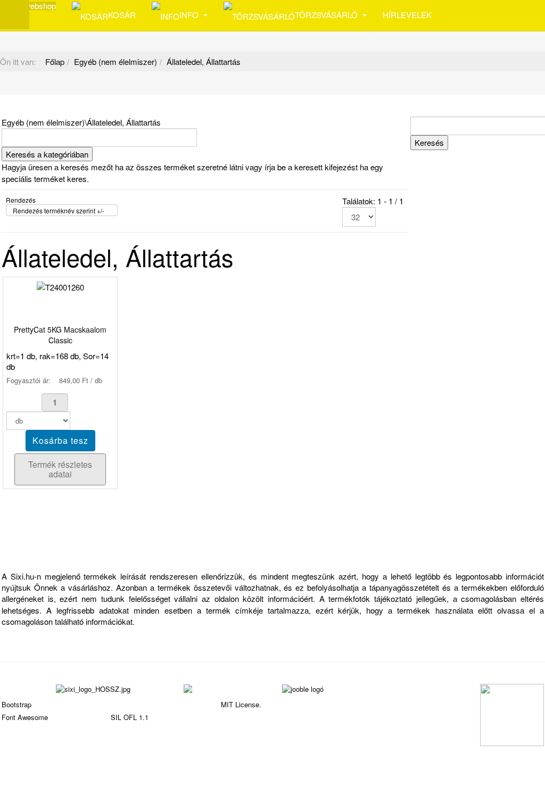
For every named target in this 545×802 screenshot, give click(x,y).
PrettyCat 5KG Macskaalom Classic (60, 334)
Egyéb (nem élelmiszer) (115, 61)
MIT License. (241, 704)
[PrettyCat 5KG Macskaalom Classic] (60, 286)
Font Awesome (25, 717)
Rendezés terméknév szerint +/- (58, 210)
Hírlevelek (407, 14)
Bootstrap (16, 704)
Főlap (54, 61)
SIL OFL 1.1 (129, 717)
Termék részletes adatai (60, 469)
